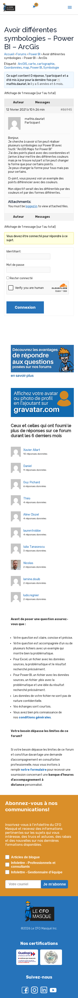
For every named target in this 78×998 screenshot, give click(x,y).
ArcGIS (22, 64)
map (26, 67)
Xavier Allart (31, 450)
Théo (26, 498)
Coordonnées (13, 67)
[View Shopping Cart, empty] (34, 7)
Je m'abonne (54, 884)
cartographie (45, 64)
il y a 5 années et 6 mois (47, 84)
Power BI (34, 54)
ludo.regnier (31, 595)
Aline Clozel (31, 514)
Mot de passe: (15, 265)
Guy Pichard (31, 482)
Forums (21, 54)
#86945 (66, 109)
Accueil (9, 54)
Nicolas (28, 563)
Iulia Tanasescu (34, 547)
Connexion (25, 307)
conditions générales (35, 717)
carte (32, 64)
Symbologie (51, 67)
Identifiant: (13, 251)
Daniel (27, 466)
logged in (31, 206)
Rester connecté (21, 278)
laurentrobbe (32, 530)
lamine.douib (31, 579)
